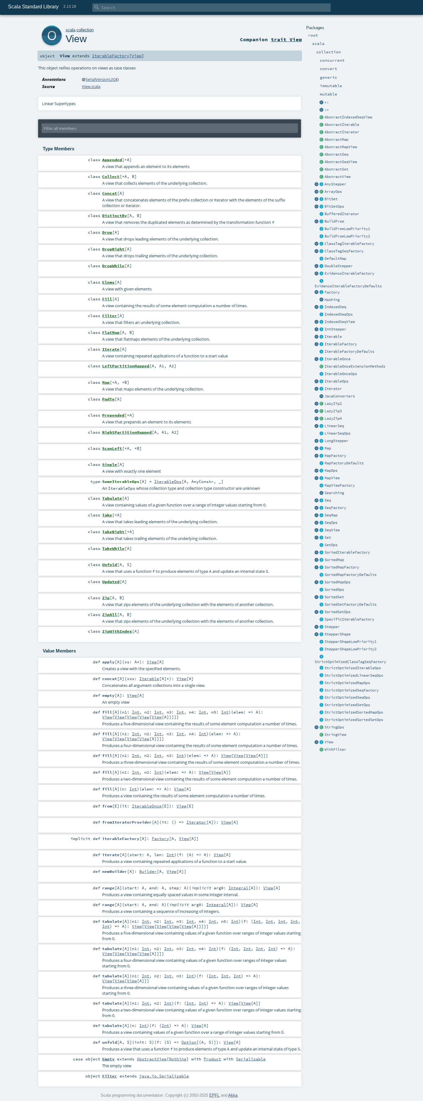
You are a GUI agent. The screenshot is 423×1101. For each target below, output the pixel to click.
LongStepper (336, 441)
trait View (286, 39)
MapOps (331, 470)
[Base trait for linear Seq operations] (321, 433)
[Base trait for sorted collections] (321, 589)
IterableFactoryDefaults (349, 351)
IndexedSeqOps (339, 314)
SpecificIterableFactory (349, 619)
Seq (328, 500)
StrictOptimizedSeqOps (347, 697)
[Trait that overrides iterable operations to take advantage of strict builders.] (321, 668)
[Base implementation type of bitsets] (321, 206)
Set (328, 537)
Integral (238, 887)
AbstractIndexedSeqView (348, 117)
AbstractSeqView (341, 162)
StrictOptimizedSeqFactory (352, 690)
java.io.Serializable (164, 1075)
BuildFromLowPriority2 (347, 236)
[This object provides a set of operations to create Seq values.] (316, 500)
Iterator (333, 389)
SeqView (332, 530)
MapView (332, 478)
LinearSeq (334, 426)
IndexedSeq (335, 307)
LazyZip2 (333, 403)
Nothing (177, 1058)
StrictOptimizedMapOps (347, 683)
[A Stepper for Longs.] (321, 441)
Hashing (332, 300)
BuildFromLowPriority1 (347, 229)
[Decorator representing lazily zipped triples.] (321, 411)
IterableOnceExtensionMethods (355, 366)
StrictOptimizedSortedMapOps (354, 712)
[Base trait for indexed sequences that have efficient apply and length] (321, 307)
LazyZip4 (333, 418)
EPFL (214, 1095)
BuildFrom (334, 221)
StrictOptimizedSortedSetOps (354, 720)
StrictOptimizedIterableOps (353, 668)
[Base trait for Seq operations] (321, 522)
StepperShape (338, 634)
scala (70, 30)
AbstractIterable (342, 124)
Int (135, 712)
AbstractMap (336, 139)
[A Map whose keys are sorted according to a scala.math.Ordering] (321, 560)
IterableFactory (341, 344)
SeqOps (331, 522)
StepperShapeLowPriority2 (351, 649)
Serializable (251, 1058)
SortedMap (334, 560)
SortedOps (334, 589)
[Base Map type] (321, 448)
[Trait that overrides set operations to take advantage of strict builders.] (321, 705)
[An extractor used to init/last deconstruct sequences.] (321, 110)
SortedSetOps (338, 612)
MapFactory (335, 455)
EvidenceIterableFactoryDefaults (348, 286)
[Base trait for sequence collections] (321, 500)
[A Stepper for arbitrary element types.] (321, 184)
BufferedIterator (342, 214)
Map (328, 448)
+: (327, 102)
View (329, 742)
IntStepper (335, 329)
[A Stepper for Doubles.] (321, 266)
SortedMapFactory (342, 567)
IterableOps (336, 381)
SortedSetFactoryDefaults (351, 604)
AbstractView (338, 177)
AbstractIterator (342, 132)
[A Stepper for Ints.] (321, 329)
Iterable (333, 336)
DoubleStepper (339, 266)
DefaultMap (335, 258)
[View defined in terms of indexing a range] (321, 322)
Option (188, 1042)
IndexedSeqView (340, 322)
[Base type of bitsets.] (321, 199)
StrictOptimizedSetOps (347, 705)
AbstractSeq (336, 154)
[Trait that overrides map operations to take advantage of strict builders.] (321, 683)
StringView (335, 734)
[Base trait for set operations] (321, 545)
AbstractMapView (341, 147)
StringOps (334, 727)
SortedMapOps (338, 582)
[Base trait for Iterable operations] (321, 381)
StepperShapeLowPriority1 (351, 641)
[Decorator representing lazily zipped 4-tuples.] (321, 418)
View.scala (91, 86)
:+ (327, 110)
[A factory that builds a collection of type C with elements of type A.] (321, 292)
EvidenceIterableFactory (349, 273)
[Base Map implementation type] (321, 470)
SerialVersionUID (100, 79)
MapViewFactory (340, 485)
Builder (148, 871)
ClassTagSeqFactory (344, 251)
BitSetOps (334, 206)
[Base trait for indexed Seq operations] (321, 314)
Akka (233, 1095)
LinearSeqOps (338, 433)
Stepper (332, 627)
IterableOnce (338, 359)
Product (212, 1058)
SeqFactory (335, 508)
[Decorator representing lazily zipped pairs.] (321, 403)
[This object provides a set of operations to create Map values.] (316, 448)
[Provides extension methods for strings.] (321, 727)
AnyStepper (335, 184)
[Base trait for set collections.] (321, 537)
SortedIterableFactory (347, 552)
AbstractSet (336, 169)
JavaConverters (340, 396)
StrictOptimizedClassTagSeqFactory (350, 662)
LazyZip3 (333, 411)
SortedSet (334, 597)
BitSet (331, 199)
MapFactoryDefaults (344, 463)
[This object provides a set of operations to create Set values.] (316, 537)
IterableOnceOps (341, 374)
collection (85, 30)
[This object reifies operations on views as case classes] (316, 742)
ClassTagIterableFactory (349, 243)
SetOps (331, 545)
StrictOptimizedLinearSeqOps (354, 675)
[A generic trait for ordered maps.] (321, 515)
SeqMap (331, 515)
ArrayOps (333, 191)
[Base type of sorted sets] (321, 597)
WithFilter (335, 749)
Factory (332, 292)
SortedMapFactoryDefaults (351, 575)
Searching (334, 493)
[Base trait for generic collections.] (321, 336)
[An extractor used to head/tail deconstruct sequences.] (321, 102)
